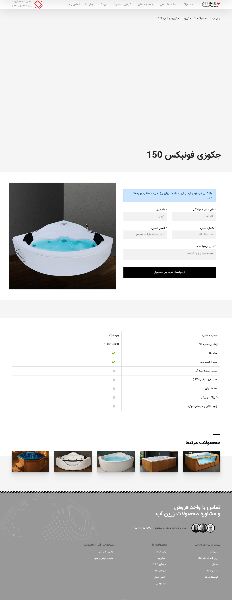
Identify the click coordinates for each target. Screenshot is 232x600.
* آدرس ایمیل (159, 228)
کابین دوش (160, 577)
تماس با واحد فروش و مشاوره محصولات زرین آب (188, 510)
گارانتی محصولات (121, 4)
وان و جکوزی (106, 552)
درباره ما (89, 4)
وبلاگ (103, 4)
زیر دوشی (161, 583)
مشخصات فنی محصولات (99, 545)
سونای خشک (159, 564)
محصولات (187, 4)
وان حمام (161, 552)
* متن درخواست (206, 246)
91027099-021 (142, 528)
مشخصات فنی (168, 4)
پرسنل (215, 564)
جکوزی (162, 558)
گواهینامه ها (212, 577)
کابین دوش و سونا (103, 558)
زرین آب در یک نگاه (208, 558)
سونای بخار (160, 571)
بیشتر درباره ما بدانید (208, 545)
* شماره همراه (208, 228)
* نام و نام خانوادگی (204, 210)
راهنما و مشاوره (145, 4)
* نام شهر (161, 210)
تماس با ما (74, 4)
